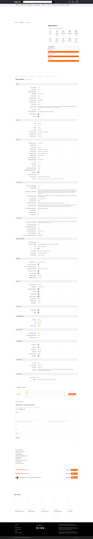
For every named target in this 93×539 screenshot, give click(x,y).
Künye (16, 525)
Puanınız (16, 409)
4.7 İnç (39, 87)
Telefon (18, 4)
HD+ (38, 91)
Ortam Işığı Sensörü (52, 178)
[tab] (16, 76)
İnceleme (31, 4)
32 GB (39, 163)
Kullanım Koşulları (18, 529)
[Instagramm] (41, 528)
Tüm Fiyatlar (40, 76)
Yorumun (17, 412)
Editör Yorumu (47, 76)
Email (16, 433)
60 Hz (39, 89)
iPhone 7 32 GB (25, 469)
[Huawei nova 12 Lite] (20, 504)
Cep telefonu (22, 22)
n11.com (50, 57)
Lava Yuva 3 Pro (44, 511)
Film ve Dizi (56, 4)
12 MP (39, 185)
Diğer (69, 4)
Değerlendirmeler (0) (24, 76)
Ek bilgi (17, 76)
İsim (16, 429)
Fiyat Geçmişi (32, 76)
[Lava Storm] (73, 504)
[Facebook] (37, 528)
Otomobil (63, 4)
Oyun (50, 4)
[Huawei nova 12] (33, 504)
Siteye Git (50, 51)
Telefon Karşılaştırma (18, 532)
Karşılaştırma (37, 4)
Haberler (24, 4)
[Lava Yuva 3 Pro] (46, 504)
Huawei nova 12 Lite (19, 511)
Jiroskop (46, 178)
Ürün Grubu (54, 76)
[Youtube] (43, 528)
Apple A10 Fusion (41, 143)
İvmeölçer (43, 178)
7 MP (39, 224)
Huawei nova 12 (31, 511)
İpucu (44, 4)
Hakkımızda (17, 524)
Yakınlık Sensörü (62, 178)
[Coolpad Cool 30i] (59, 504)
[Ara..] (53, 2)
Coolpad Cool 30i (58, 511)
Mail (76, 537)
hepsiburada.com (52, 48)
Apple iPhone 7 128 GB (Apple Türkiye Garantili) (31, 477)
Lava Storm (70, 511)
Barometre (39, 178)
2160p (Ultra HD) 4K (41, 198)
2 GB (38, 161)
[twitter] (39, 528)
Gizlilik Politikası (17, 527)
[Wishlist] (72, 1)
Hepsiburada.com (24, 460)
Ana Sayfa (16, 22)
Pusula (57, 178)
